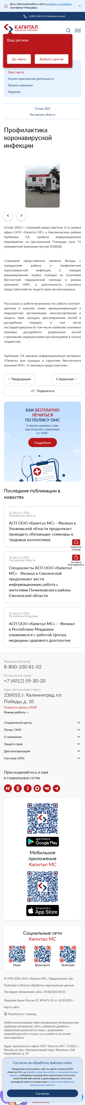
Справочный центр (18, 722)
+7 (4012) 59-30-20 (24, 681)
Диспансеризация (17, 751)
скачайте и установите (59, 4)
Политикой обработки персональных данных (52, 1083)
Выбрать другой (51, 59)
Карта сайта (11, 1007)
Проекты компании (20, 85)
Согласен (42, 1093)
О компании (13, 737)
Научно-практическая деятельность (31, 78)
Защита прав (13, 744)
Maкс (17, 965)
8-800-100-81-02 (23, 666)
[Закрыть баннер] (80, 6)
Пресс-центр (16, 72)
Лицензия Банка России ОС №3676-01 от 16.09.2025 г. (39, 1000)
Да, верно (19, 59)
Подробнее (42, 442)
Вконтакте (42, 965)
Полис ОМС (13, 729)
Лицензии (14, 91)
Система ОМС (14, 758)
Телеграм (68, 965)
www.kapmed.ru (14, 1037)
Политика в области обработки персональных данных (39, 985)
